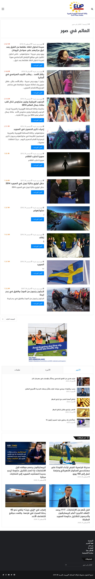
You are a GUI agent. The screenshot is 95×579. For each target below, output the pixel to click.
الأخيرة (47, 370)
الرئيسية (85, 24)
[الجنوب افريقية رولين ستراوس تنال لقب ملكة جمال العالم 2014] (68, 110)
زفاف (41, 238)
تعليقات (17, 370)
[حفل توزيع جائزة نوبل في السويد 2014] (68, 191)
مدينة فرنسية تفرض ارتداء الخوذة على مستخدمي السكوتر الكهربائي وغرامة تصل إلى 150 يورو (70, 471)
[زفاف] (68, 245)
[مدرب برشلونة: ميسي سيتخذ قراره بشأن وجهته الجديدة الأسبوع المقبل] (83, 392)
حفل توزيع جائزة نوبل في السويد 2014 (25, 184)
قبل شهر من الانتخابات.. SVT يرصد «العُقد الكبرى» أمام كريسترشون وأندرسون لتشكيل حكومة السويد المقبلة (72, 515)
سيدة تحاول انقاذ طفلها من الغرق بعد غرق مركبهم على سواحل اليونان (25, 48)
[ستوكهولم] (68, 218)
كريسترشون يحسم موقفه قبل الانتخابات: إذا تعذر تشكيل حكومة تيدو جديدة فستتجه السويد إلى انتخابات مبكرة (26, 472)
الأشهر (78, 370)
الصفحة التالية (10, 319)
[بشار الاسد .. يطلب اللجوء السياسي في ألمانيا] (68, 82)
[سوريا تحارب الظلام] (68, 164)
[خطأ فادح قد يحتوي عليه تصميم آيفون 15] (83, 423)
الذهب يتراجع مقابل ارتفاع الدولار (63, 409)
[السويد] (68, 272)
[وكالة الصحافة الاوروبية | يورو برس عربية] (76, 9)
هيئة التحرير (89, 543)
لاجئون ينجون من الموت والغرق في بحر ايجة (24, 293)
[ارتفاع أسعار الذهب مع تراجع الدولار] (83, 402)
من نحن (90, 545)
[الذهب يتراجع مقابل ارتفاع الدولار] (83, 412)
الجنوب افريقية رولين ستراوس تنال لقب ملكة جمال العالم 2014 (24, 103)
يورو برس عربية (37, 44)
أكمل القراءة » (37, 65)
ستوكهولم (38, 211)
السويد (40, 265)
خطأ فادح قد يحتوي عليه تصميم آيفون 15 (60, 420)
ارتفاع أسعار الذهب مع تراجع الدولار (63, 399)
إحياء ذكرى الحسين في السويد (29, 129)
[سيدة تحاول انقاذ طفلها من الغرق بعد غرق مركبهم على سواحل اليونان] (68, 55)
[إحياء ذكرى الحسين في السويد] (68, 137)
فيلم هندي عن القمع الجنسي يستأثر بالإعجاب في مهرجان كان (53, 378)
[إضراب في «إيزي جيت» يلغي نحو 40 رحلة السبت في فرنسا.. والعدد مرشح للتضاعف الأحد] (25, 495)
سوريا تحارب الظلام (34, 157)
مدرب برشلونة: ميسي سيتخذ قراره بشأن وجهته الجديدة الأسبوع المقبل (50, 389)
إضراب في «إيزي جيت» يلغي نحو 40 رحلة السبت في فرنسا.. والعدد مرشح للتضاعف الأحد (27, 513)
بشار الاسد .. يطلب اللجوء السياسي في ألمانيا (24, 76)
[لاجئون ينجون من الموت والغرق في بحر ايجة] (68, 299)
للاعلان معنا (89, 550)
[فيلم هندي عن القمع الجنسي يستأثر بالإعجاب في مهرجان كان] (83, 381)
